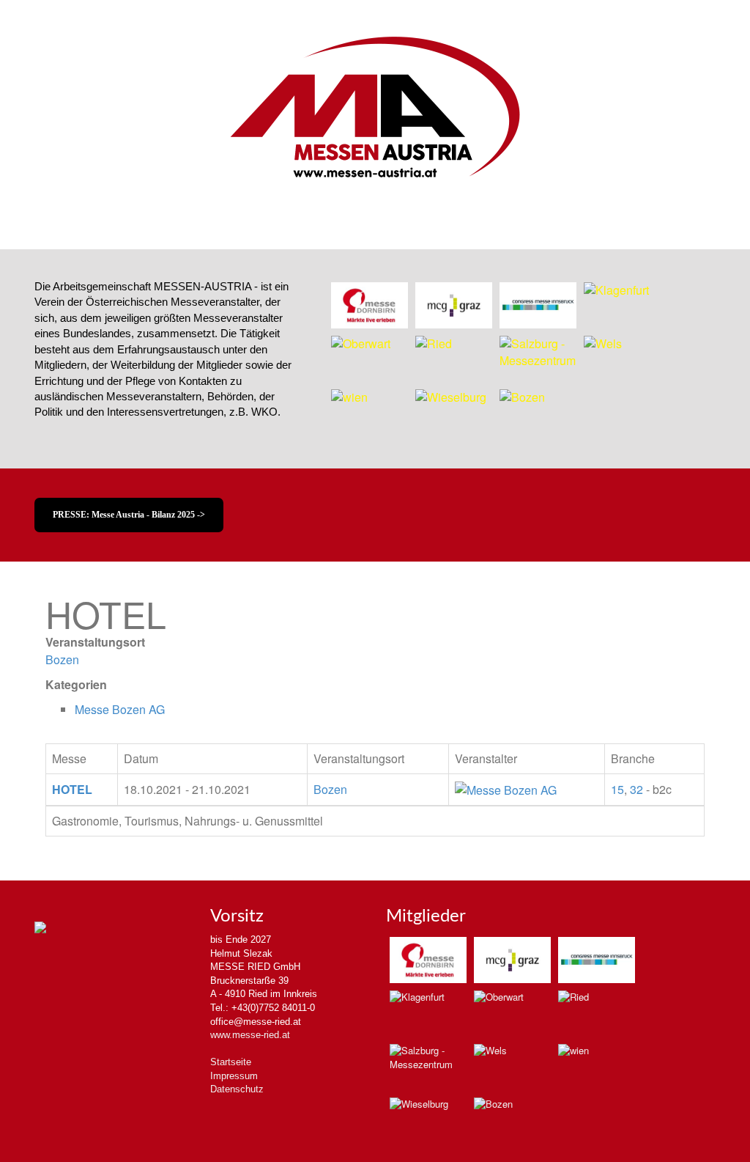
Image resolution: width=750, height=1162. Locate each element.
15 (617, 789)
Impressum (234, 1075)
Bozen (62, 659)
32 (636, 789)
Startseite (230, 1061)
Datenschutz (237, 1089)
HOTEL (72, 789)
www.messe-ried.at (250, 1034)
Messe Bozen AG (120, 709)
